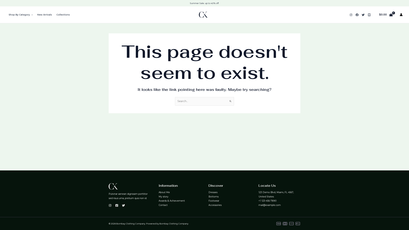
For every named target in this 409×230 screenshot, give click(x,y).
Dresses (212, 192)
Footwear (213, 200)
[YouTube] (369, 14)
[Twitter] (363, 14)
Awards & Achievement (172, 200)
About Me (164, 192)
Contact (163, 205)
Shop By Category (19, 14)
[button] (31, 14)
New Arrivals (44, 14)
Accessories (215, 205)
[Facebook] (357, 14)
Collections (63, 14)
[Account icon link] (401, 14)
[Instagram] (351, 14)
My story (163, 196)
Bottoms (213, 196)
